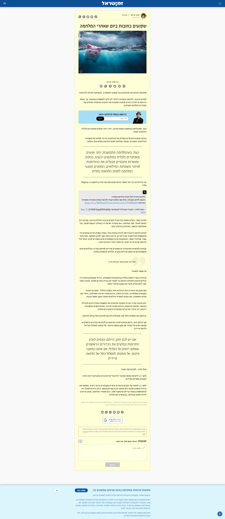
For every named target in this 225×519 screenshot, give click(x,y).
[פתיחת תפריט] (5, 3)
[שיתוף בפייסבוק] (84, 16)
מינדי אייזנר (134, 15)
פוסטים (124, 15)
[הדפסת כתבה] (101, 86)
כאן (140, 375)
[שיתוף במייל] (92, 16)
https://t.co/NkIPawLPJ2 (97, 202)
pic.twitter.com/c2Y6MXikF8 (123, 202)
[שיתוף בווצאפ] (80, 16)
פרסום (112, 465)
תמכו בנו (81, 490)
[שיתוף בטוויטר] (88, 16)
